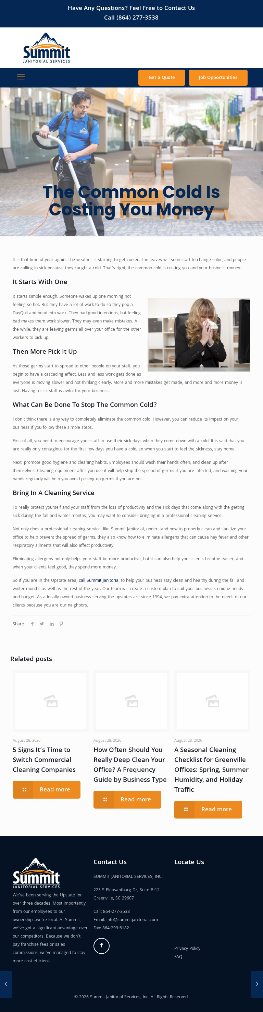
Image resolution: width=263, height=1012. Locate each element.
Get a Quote (162, 78)
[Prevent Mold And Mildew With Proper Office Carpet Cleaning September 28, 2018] (257, 984)
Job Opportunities (218, 78)
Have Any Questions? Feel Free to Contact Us (131, 9)
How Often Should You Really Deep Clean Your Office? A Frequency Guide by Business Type (130, 765)
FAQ (178, 957)
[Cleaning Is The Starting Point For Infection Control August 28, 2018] (6, 984)
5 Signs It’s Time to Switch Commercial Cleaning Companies (44, 760)
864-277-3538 (116, 912)
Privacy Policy (187, 949)
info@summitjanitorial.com (132, 920)
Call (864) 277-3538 (131, 18)
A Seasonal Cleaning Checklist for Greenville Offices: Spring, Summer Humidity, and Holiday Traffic (211, 770)
